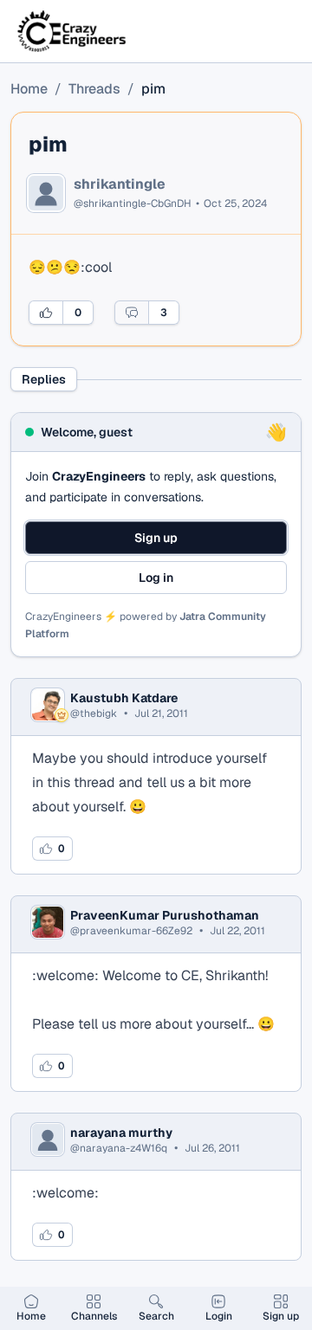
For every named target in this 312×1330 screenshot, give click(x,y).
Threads (94, 89)
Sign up (156, 538)
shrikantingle (120, 184)
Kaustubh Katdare (124, 698)
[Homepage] (72, 31)
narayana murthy (121, 1132)
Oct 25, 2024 (235, 203)
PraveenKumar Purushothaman (164, 915)
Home (29, 89)
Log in (156, 577)
